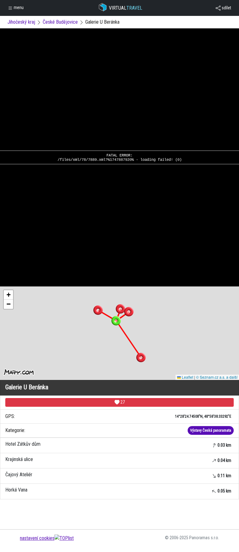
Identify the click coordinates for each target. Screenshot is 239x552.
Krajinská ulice (118, 459)
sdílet (226, 7)
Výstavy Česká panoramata (210, 430)
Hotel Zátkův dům (118, 444)
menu (18, 7)
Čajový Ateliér (118, 475)
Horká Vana (118, 490)
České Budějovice (60, 22)
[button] (120, 309)
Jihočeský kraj (21, 22)
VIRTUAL (125, 8)
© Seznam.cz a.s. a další (216, 377)
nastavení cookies (37, 538)
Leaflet (187, 377)
